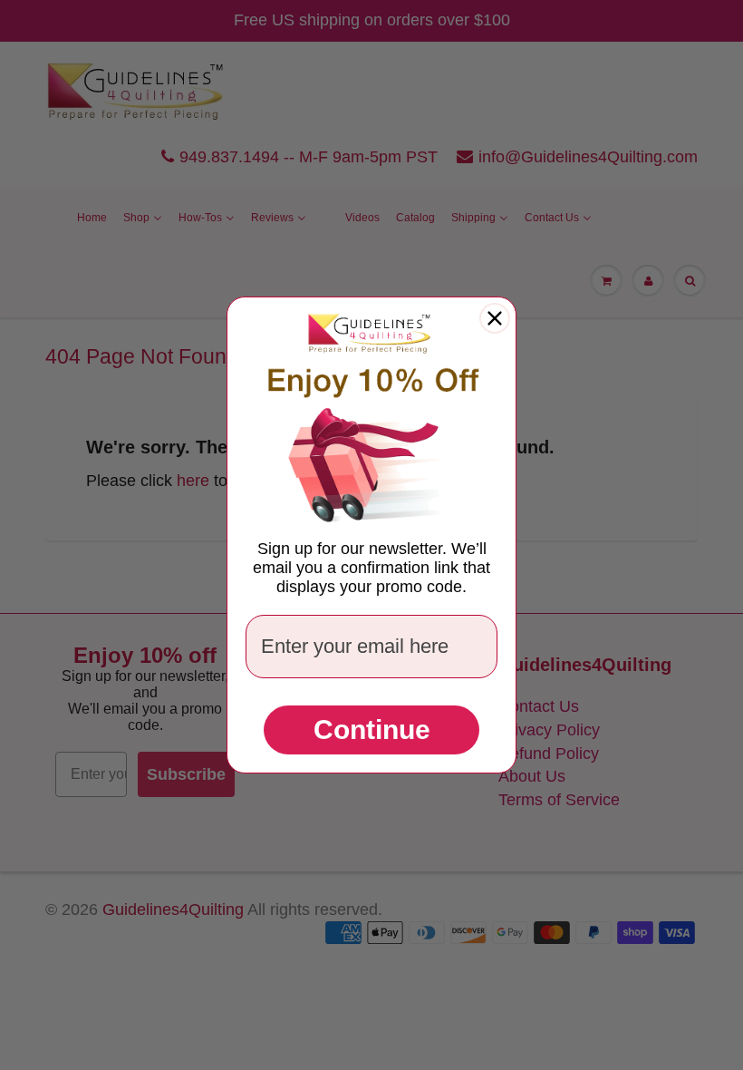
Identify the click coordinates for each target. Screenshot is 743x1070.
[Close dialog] (494, 318)
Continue (372, 729)
